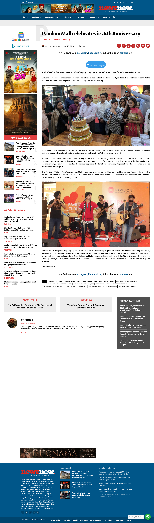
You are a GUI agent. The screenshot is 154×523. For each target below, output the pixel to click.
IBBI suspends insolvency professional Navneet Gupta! (20, 283)
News (18, 164)
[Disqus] (58, 367)
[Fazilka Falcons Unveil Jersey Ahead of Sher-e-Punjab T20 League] (9, 198)
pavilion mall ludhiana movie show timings (111, 284)
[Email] (138, 46)
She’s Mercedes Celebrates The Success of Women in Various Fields (30, 306)
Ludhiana (57, 39)
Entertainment (10, 278)
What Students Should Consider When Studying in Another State (20, 263)
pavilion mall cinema (106, 281)
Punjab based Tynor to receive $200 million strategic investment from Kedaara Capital (25, 146)
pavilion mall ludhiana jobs (84, 284)
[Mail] (123, 2)
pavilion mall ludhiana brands (127, 281)
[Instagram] (117, 2)
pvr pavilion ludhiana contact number (103, 286)
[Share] (126, 2)
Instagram (81, 53)
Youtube (124, 53)
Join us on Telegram (97, 66)
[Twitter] (129, 2)
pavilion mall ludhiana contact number (57, 284)
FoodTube (20, 190)
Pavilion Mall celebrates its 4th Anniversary (81, 281)
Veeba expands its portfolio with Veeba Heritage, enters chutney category (25, 184)
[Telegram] (148, 46)
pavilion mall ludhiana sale (77, 286)
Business (20, 151)
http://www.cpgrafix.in (28, 324)
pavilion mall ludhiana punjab (53, 286)
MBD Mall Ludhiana (55, 281)
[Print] (143, 46)
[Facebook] (114, 2)
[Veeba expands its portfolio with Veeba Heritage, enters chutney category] (9, 185)
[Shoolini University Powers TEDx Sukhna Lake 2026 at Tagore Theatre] (9, 159)
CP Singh (56, 46)
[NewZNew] (116, 9)
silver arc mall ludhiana (128, 286)
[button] (114, 17)
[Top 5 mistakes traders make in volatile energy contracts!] (9, 172)
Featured (20, 176)
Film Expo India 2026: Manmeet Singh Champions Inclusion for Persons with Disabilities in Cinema (20, 273)
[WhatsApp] (132, 2)
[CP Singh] (43, 46)
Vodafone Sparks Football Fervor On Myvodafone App (86, 306)
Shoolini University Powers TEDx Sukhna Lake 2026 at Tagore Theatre (25, 159)
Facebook (93, 53)
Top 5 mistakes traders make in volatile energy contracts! (26, 171)
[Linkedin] (120, 2)
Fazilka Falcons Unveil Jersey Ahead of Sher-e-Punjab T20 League (26, 197)
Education (8, 267)
